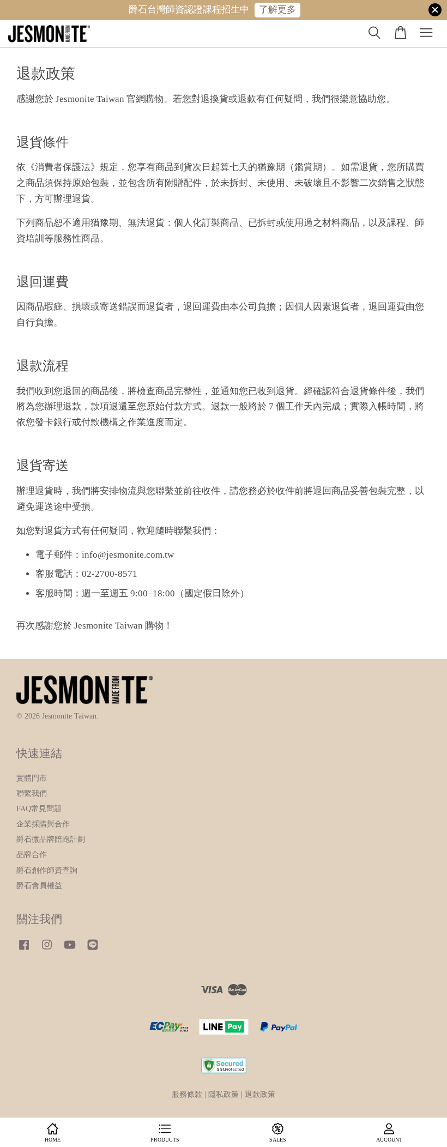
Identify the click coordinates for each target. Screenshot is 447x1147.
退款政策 (260, 1094)
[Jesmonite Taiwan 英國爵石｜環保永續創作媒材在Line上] (92, 949)
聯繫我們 (31, 793)
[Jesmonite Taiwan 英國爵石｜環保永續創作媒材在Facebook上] (24, 949)
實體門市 (31, 778)
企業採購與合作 (43, 823)
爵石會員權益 (39, 885)
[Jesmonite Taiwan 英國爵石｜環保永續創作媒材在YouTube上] (69, 949)
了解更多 (277, 9)
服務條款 (187, 1094)
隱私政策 (223, 1094)
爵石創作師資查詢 (46, 870)
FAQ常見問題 (39, 808)
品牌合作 (31, 854)
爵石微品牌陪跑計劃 (50, 839)
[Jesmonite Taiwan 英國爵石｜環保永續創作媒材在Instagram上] (47, 949)
